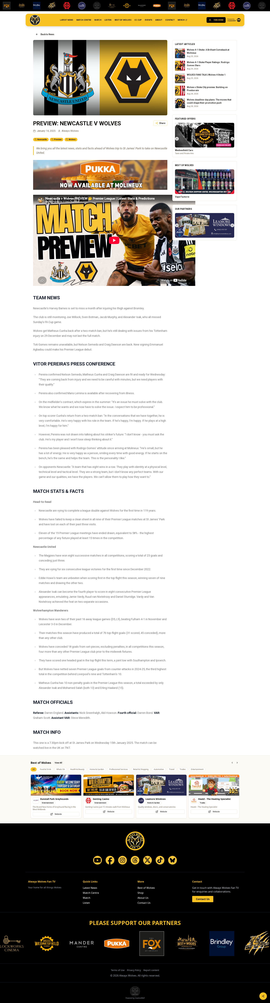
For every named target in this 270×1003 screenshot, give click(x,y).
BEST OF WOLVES (123, 20)
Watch (86, 898)
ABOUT (158, 20)
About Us (143, 898)
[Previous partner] (177, 238)
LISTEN (108, 20)
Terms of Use (118, 970)
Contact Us (144, 903)
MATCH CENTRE (83, 20)
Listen (86, 903)
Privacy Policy (134, 970)
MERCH (181, 20)
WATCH (97, 20)
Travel (171, 771)
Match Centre (91, 893)
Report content (151, 970)
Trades (183, 771)
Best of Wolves (146, 888)
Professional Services (118, 771)
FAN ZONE (218, 20)
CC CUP (138, 20)
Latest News (90, 888)
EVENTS (148, 20)
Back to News (47, 34)
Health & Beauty (77, 771)
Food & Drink (45, 771)
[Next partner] (232, 238)
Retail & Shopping (140, 771)
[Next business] (232, 140)
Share (162, 123)
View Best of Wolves (204, 197)
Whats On (60, 771)
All (33, 771)
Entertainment (197, 771)
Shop (141, 893)
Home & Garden (97, 771)
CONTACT (170, 20)
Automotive (159, 771)
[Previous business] (177, 140)
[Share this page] (263, 996)
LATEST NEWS (66, 20)
